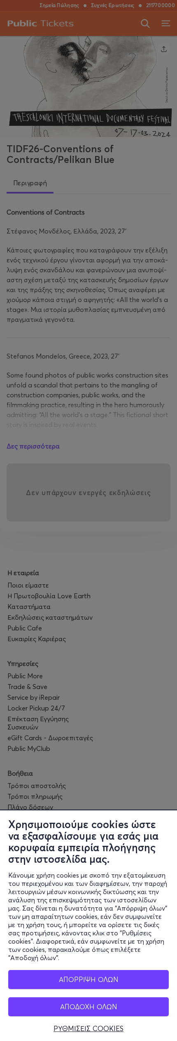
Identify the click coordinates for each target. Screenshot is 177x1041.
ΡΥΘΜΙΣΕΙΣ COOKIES (88, 1028)
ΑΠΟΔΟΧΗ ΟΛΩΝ (88, 1006)
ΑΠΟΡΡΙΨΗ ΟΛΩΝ (89, 979)
